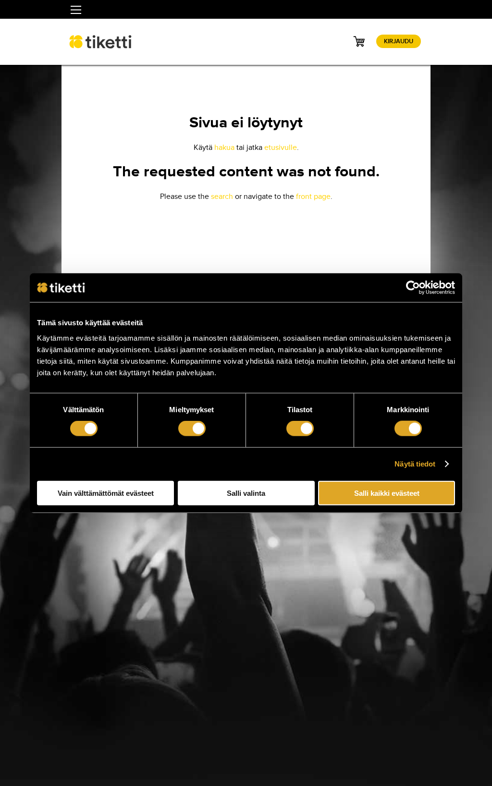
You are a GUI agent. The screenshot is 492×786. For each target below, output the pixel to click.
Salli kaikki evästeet (386, 493)
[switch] (192, 428)
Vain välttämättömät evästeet (106, 493)
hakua (224, 147)
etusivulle (280, 147)
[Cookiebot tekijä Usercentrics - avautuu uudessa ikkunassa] (413, 288)
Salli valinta (246, 493)
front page (313, 196)
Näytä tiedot (414, 464)
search (222, 196)
